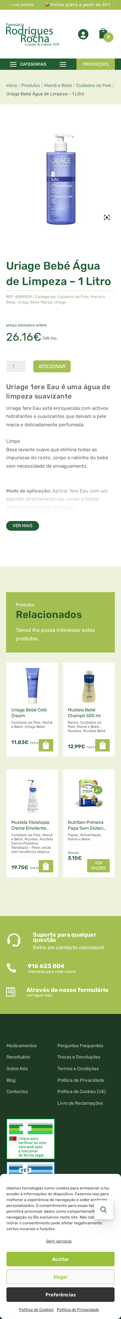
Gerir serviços (59, 1241)
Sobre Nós (17, 1068)
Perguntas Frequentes (80, 1045)
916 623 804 (46, 966)
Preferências (60, 1295)
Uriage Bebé (28, 302)
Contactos (17, 1091)
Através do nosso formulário (67, 990)
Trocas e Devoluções (78, 1057)
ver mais (23, 525)
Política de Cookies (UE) (81, 1091)
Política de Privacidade (78, 1309)
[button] (46, 745)
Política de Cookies (36, 1309)
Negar (61, 1277)
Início (11, 85)
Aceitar (60, 1259)
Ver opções (98, 865)
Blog (10, 1080)
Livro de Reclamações (80, 1103)
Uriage (60, 302)
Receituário (18, 1057)
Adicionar (52, 366)
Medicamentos (21, 1045)
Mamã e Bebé (58, 85)
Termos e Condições (78, 1068)
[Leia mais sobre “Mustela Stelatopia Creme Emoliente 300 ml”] (46, 866)
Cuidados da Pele (93, 85)
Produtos (30, 85)
